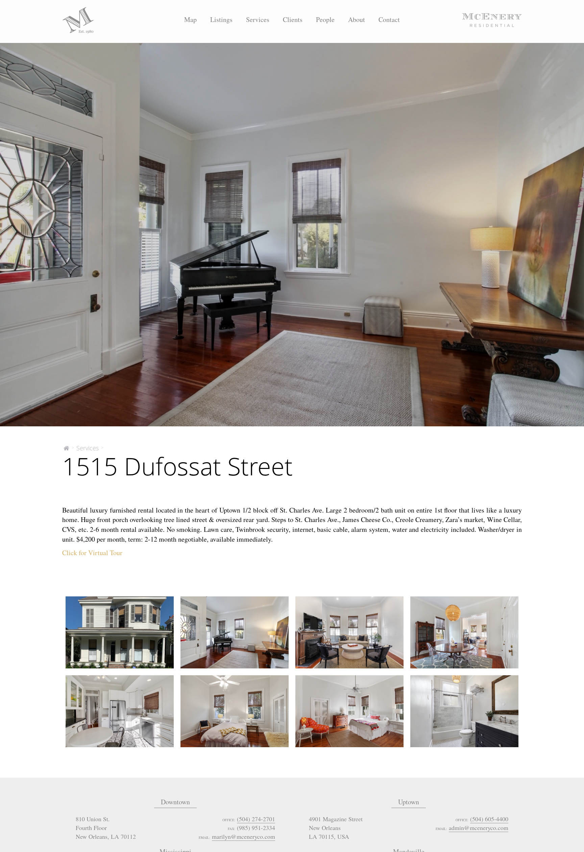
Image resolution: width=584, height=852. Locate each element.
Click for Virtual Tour (92, 553)
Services (257, 19)
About (356, 19)
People (325, 19)
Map (190, 19)
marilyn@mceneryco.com (243, 836)
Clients (292, 19)
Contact (389, 19)
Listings (221, 19)
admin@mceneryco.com (478, 828)
